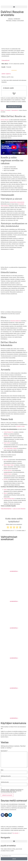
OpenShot (6, 435)
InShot (5, 489)
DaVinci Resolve (5, 119)
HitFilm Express (7, 474)
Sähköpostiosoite (6, 776)
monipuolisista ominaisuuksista (17, 202)
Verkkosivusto (5, 782)
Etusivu (2, 110)
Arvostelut (7, 110)
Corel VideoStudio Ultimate (10, 448)
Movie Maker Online (9, 465)
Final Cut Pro (7, 443)
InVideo (6, 479)
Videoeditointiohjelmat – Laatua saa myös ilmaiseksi (13, 508)
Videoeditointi (5, 60)
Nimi (2, 770)
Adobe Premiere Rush (9, 498)
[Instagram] (6, 815)
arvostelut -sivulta (20, 426)
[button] (14, 7)
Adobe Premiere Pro (8, 432)
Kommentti (4, 750)
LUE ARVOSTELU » (14, 571)
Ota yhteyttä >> (16, 833)
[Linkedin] (10, 815)
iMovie (5, 493)
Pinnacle (6, 459)
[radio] (7, 527)
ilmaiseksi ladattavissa (16, 320)
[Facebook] (2, 815)
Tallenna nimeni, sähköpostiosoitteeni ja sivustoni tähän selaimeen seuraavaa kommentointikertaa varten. (12, 791)
